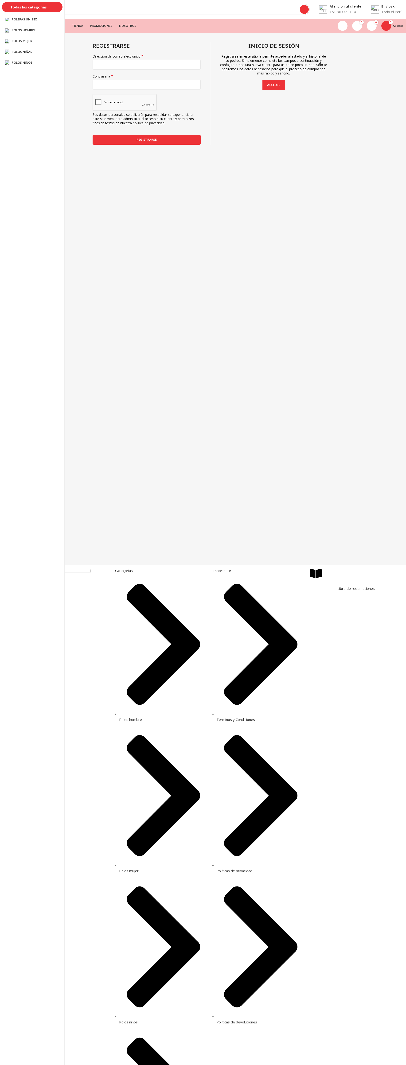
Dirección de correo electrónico (118, 56)
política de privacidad (148, 123)
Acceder (273, 85)
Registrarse (147, 139)
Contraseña (103, 76)
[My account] (342, 26)
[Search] (304, 9)
